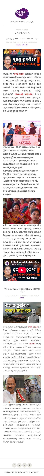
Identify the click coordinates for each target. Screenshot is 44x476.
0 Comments (22, 42)
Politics (24, 45)
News (18, 45)
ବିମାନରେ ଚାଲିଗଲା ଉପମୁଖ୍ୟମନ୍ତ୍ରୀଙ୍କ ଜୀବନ (22, 290)
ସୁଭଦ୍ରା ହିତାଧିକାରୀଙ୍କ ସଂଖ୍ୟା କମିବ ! (22, 38)
